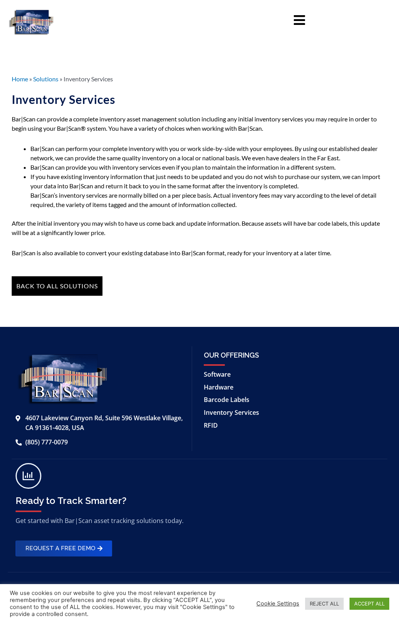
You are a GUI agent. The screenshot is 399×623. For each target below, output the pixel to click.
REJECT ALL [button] (324, 603)
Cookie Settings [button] (277, 603)
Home (20, 78)
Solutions (45, 78)
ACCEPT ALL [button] (369, 603)
